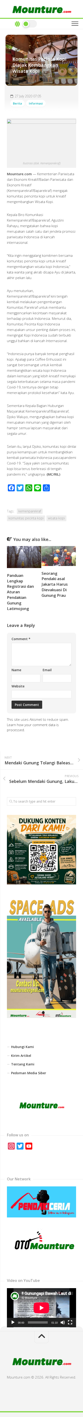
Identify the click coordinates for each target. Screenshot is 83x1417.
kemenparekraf (29, 511)
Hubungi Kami (22, 1047)
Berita (17, 103)
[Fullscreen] (70, 1322)
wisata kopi (56, 518)
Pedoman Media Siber (28, 1073)
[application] (41, 1307)
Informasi (36, 103)
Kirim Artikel (21, 1055)
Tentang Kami (22, 1064)
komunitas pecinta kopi (26, 518)
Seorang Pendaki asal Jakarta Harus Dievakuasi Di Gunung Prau (55, 584)
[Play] (13, 1322)
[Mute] (62, 1322)
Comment (21, 639)
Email (47, 670)
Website (18, 686)
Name (16, 670)
